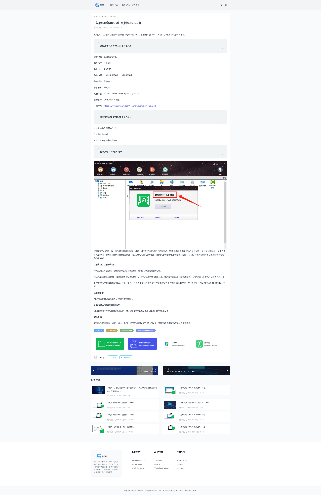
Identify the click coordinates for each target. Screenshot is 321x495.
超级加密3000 (127, 330)
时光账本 (157, 464)
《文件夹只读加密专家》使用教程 (120, 427)
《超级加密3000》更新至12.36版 (120, 415)
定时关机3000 (137, 464)
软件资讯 (126, 5)
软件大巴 (140, 490)
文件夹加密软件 (182, 460)
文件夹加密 (112, 330)
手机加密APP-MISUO (161, 468)
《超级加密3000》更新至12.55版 (120, 402)
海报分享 (126, 357)
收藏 (114, 357)
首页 (105, 16)
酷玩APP (180, 464)
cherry (99, 28)
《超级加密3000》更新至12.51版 (192, 427)
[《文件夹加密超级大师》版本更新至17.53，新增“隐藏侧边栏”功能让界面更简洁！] (98, 390)
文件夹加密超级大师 (138, 460)
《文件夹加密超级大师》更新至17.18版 (194, 402)
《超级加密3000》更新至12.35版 (192, 415)
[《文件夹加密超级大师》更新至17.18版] (170, 405)
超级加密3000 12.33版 (146, 330)
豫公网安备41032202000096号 (186, 490)
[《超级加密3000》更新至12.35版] (170, 416)
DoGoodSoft (181, 468)
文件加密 (99, 330)
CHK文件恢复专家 (138, 468)
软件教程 (135, 5)
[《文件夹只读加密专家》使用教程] (98, 429)
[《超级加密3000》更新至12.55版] (98, 405)
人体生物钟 (158, 460)
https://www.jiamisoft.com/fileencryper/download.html (130, 106)
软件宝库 (114, 5)
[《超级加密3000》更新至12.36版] (98, 415)
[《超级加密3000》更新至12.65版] (170, 390)
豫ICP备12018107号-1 (166, 490)
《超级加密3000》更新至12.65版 (192, 388)
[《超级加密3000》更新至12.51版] (170, 427)
